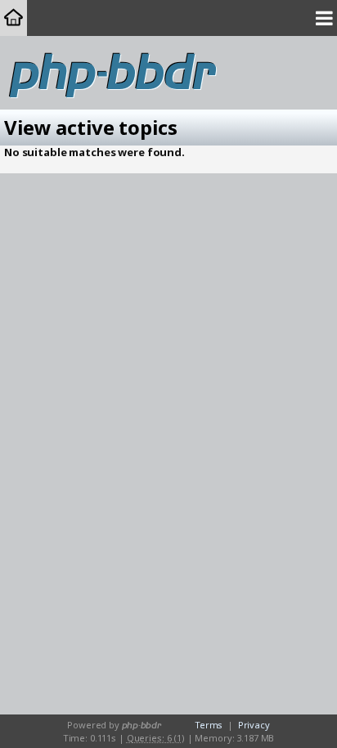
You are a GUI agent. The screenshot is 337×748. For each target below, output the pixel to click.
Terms (208, 725)
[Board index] (13, 18)
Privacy (254, 725)
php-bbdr (113, 73)
